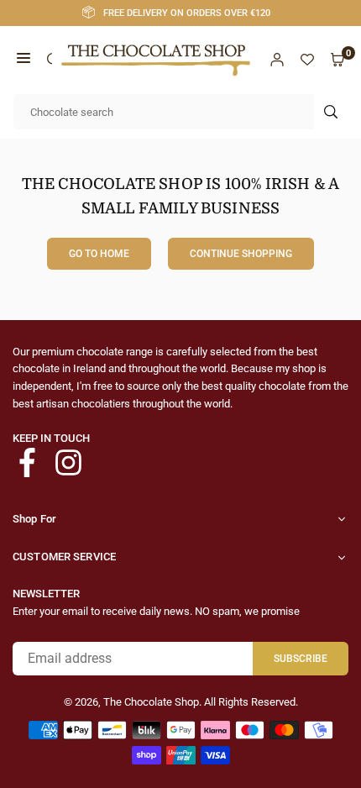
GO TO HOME (99, 254)
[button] (23, 60)
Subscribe (300, 659)
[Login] (277, 60)
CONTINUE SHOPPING (241, 254)
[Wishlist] (307, 60)
